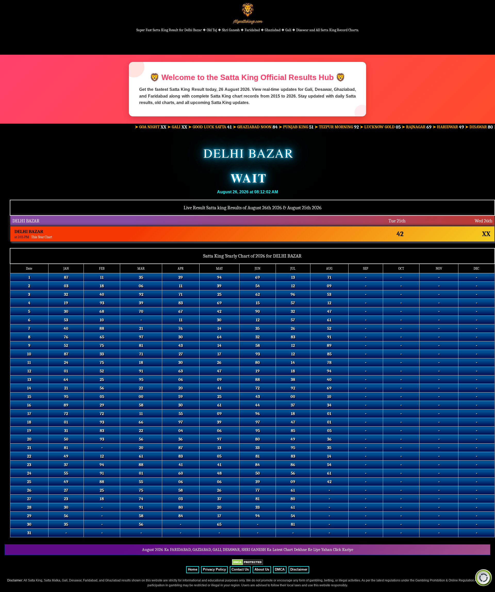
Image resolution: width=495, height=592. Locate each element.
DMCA (280, 569)
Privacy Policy (214, 569)
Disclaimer (298, 569)
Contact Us (240, 569)
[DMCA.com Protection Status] (247, 562)
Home (192, 569)
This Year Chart (41, 237)
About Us (261, 569)
